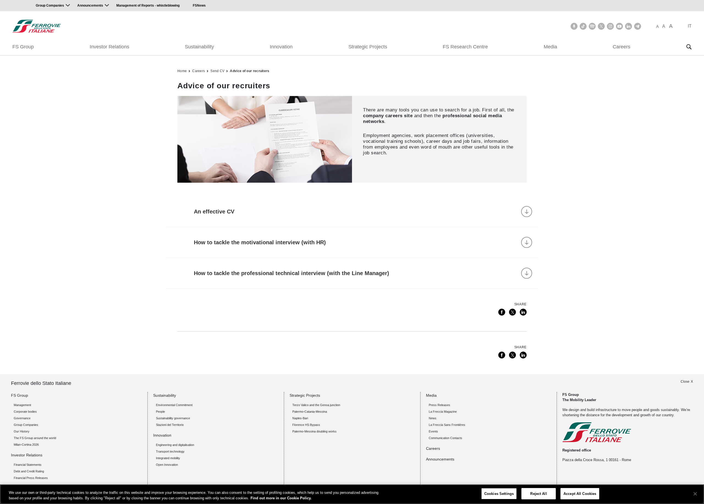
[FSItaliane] (36, 26)
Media (550, 47)
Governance (22, 418)
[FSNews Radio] (574, 26)
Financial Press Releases (31, 478)
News (432, 418)
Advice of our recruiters (249, 71)
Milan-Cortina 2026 (26, 444)
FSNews (199, 5)
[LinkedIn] (523, 312)
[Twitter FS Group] (601, 26)
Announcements (90, 5)
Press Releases (439, 405)
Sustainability (199, 47)
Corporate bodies (25, 411)
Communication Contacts (445, 438)
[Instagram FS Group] (610, 26)
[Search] (689, 47)
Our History (21, 431)
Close (685, 382)
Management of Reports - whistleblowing (148, 5)
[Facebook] (501, 312)
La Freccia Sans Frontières (447, 424)
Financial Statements (28, 464)
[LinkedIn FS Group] (628, 26)
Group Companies (50, 5)
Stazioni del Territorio (170, 424)
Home (182, 71)
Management (22, 405)
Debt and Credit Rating (29, 471)
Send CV (217, 71)
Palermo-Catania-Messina (309, 411)
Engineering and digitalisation (175, 445)
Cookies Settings (499, 494)
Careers (621, 47)
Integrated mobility (168, 458)
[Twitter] (512, 312)
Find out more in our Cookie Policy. (281, 498)
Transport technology (170, 451)
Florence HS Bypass (306, 424)
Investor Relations (109, 47)
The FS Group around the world (35, 438)
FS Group (23, 47)
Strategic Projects (367, 47)
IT (690, 26)
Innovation (281, 47)
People (160, 411)
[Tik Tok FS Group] (583, 26)
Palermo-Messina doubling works (314, 431)
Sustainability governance (173, 418)
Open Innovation (167, 464)
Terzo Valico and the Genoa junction (316, 405)
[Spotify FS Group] (592, 26)
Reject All (538, 494)
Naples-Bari (300, 418)
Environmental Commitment (174, 405)
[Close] (695, 494)
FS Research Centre (465, 47)
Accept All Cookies (579, 494)
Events (433, 431)
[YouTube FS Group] (619, 26)
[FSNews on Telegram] (637, 26)
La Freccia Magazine (443, 411)
